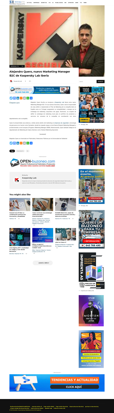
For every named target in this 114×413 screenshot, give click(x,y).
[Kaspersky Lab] (16, 183)
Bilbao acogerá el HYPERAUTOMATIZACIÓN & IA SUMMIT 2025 (42, 235)
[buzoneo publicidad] (39, 93)
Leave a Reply (43, 263)
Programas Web (41, 220)
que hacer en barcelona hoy (91, 406)
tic (27, 151)
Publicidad (59, 2)
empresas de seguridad (61, 123)
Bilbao (33, 250)
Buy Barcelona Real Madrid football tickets (20, 406)
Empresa (36, 2)
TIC (81, 2)
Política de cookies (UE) (59, 408)
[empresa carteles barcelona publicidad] (91, 367)
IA (52, 2)
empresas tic (20, 151)
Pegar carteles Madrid (49, 406)
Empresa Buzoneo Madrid (37, 408)
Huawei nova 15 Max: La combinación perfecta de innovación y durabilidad (19, 204)
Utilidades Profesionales (38, 223)
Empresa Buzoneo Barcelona (77, 406)
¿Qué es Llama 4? (65, 234)
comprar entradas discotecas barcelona (19, 408)
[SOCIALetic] (17, 3)
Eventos (44, 2)
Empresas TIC (15, 66)
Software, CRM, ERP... (45, 221)
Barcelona (11, 253)
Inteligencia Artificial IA (37, 251)
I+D (50, 2)
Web (85, 2)
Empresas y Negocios (41, 250)
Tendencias (65, 218)
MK (65, 2)
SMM (76, 2)
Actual (29, 2)
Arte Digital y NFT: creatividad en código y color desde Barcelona (19, 237)
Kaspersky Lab (18, 81)
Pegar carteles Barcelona (62, 406)
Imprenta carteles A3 (37, 406)
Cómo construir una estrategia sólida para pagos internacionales (42, 204)
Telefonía (11, 218)
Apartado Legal (48, 408)
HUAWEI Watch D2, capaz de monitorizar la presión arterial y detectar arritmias (65, 204)
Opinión (71, 2)
